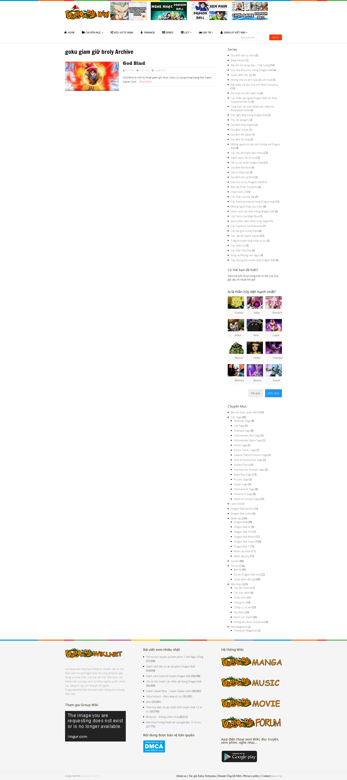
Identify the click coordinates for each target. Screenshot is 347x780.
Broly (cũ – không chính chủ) (162, 717)
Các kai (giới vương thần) (244, 231)
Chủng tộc (239, 602)
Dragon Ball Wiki (73, 775)
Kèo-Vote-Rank (123, 32)
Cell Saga (239, 425)
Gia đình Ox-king (240, 139)
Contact (266, 775)
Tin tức (235, 566)
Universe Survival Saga (246, 499)
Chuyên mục (93, 32)
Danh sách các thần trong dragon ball (252, 211)
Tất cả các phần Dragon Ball (247, 162)
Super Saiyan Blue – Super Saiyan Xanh (168, 691)
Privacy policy (251, 775)
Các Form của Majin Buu (245, 216)
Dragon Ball (240, 522)
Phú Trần (129, 70)
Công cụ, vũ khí (242, 607)
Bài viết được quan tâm (244, 412)
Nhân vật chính (242, 551)
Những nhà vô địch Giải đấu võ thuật (251, 80)
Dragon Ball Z (242, 546)
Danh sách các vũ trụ (243, 157)
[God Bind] (92, 76)
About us (181, 775)
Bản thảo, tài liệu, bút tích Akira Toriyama (254, 84)
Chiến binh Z (238, 192)
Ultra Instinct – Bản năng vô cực (164, 696)
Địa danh (239, 612)
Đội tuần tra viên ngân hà (245, 93)
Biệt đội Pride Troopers (244, 187)
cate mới (236, 503)
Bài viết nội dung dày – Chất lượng (250, 65)
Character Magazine (245, 630)
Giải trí (206, 32)
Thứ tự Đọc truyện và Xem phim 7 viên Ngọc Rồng (174, 657)
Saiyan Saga (241, 484)
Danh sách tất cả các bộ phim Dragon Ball (170, 666)
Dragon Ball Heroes (242, 508)
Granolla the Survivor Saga (249, 469)
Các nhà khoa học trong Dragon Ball (252, 70)
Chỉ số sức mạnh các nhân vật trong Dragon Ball (174, 681)
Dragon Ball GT (242, 531)
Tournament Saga (244, 489)
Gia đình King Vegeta (242, 125)
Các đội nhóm (242, 588)
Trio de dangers (240, 120)
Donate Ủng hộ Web (229, 775)
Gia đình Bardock (241, 167)
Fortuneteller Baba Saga (248, 440)
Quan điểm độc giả (241, 75)
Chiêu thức (144, 70)
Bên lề (237, 569)
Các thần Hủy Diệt (241, 250)
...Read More (145, 81)
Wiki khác (236, 584)
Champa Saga (242, 430)
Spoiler (235, 561)
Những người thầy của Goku (247, 206)
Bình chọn (273, 393)
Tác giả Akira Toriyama (202, 775)
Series (170, 32)
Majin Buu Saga (243, 474)
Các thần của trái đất (243, 196)
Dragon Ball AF (242, 527)
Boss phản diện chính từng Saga (249, 221)
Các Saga (236, 417)
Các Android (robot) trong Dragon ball (253, 201)
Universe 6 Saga (243, 494)
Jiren (148, 702)
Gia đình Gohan (240, 129)
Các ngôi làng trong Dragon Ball (249, 115)
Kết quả (255, 393)
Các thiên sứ (238, 245)
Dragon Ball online (241, 513)
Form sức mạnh (243, 617)
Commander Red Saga (247, 435)
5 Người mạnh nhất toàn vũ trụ (248, 240)
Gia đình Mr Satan (241, 134)
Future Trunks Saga (245, 450)
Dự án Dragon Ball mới (247, 574)
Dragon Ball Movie (244, 536)
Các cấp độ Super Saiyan (245, 235)
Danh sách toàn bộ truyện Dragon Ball (168, 676)
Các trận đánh (242, 592)
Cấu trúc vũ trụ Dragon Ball (246, 182)
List (186, 32)
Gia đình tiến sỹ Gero (243, 55)
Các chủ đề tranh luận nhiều (247, 153)
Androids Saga (242, 421)
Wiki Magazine (239, 627)
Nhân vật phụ (241, 556)
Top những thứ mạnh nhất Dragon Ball (253, 260)
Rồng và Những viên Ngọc (245, 255)
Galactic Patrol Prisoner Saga (250, 455)
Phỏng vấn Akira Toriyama (248, 622)
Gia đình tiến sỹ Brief (242, 177)
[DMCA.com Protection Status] (154, 751)
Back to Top (276, 776)
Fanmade (149, 32)
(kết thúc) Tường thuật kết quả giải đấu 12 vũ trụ (173, 722)
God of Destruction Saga (248, 460)
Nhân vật (236, 518)
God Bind (134, 63)
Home (71, 32)
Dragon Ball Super (244, 541)
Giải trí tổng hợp (240, 172)
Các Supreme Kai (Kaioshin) (246, 226)
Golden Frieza (242, 464)
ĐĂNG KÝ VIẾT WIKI (234, 32)
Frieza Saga (240, 445)
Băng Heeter (238, 60)
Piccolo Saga (241, 479)
